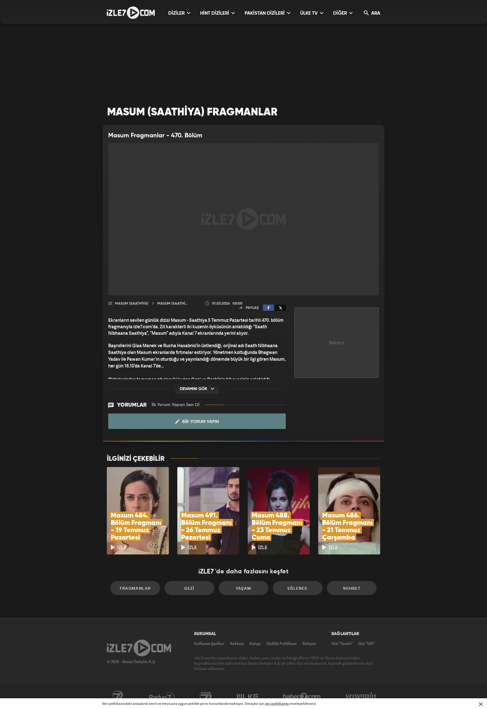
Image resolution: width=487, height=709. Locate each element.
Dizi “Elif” (366, 643)
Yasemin (361, 697)
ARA (375, 13)
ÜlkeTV (247, 697)
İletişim (309, 643)
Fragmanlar (135, 588)
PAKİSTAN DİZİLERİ (265, 13)
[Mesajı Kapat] (481, 704)
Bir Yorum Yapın (200, 422)
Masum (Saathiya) (131, 303)
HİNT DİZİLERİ (215, 13)
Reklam (237, 643)
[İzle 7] (131, 12)
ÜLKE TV (309, 13)
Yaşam (243, 588)
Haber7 (302, 697)
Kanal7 (117, 697)
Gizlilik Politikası (281, 643)
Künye (255, 643)
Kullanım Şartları (209, 643)
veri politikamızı (277, 703)
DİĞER (340, 13)
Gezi (189, 588)
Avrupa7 (206, 697)
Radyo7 (162, 697)
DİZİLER (177, 13)
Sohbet (351, 588)
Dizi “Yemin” (342, 643)
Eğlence (297, 588)
